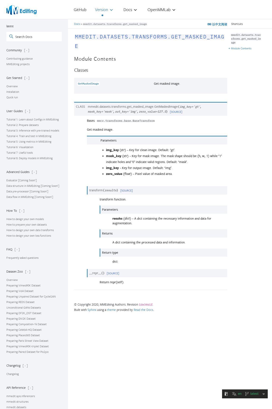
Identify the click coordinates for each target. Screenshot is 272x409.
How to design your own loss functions (28, 235)
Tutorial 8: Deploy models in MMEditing (29, 158)
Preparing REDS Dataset (20, 302)
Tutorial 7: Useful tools (19, 152)
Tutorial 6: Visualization (19, 147)
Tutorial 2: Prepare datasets (22, 125)
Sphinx (92, 309)
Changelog (12, 374)
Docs (77, 24)
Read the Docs (143, 309)
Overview (12, 86)
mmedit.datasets (16, 407)
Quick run (12, 97)
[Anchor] (82, 44)
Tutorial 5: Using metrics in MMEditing (28, 141)
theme (111, 309)
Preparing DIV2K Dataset (21, 318)
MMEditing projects (18, 64)
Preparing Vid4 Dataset (20, 291)
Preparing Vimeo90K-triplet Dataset (27, 346)
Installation (12, 91)
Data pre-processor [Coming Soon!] (27, 191)
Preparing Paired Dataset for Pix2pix (27, 351)
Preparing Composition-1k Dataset (26, 324)
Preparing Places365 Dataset (23, 335)
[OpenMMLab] (21, 10)
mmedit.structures (17, 401)
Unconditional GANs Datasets (23, 307)
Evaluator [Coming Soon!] (21, 180)
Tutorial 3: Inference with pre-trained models (32, 130)
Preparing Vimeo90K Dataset (23, 285)
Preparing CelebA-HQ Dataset (24, 329)
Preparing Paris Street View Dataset (27, 340)
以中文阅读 (219, 24)
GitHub (80, 9)
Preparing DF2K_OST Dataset (23, 313)
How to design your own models (25, 219)
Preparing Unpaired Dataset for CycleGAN (31, 296)
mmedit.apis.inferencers (20, 396)
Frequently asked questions (22, 257)
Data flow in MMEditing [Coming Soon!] (29, 197)
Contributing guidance (19, 58)
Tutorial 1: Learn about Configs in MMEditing (32, 119)
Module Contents (241, 48)
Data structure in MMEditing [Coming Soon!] (32, 185)
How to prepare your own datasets (26, 224)
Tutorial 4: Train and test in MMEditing (28, 136)
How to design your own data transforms (30, 230)
